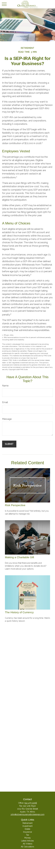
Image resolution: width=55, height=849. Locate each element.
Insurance (27, 832)
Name (5, 385)
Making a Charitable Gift (19, 557)
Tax (27, 835)
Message (7, 419)
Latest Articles (27, 841)
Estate (27, 829)
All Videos (27, 844)
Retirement (27, 823)
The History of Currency (19, 612)
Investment (27, 826)
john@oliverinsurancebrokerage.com (27, 814)
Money (27, 838)
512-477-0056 (30, 803)
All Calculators (27, 846)
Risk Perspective (15, 505)
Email (5, 402)
